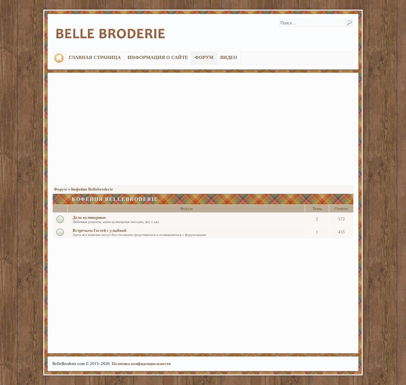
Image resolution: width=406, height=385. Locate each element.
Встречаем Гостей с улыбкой (99, 230)
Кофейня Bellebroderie (92, 189)
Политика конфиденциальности (141, 363)
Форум (60, 189)
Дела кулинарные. (90, 217)
